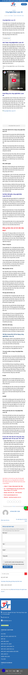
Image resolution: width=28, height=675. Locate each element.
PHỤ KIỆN (3, 659)
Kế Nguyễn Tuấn (20, 15)
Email (4, 550)
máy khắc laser (12, 442)
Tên (4, 544)
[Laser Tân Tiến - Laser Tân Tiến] (13, 4)
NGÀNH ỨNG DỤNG (5, 656)
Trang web (5, 556)
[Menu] (2, 4)
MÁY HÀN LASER (5, 641)
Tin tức (14, 10)
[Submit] (25, 573)
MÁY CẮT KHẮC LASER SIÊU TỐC (8, 636)
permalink (23, 506)
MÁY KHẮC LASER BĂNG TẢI (7, 646)
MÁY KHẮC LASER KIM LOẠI (7, 649)
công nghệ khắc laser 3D (13, 24)
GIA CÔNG (3, 634)
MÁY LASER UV (4, 654)
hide (9, 38)
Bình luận (5, 532)
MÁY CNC (3, 639)
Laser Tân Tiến (19, 438)
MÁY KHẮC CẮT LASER (6, 644)
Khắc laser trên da (5, 520)
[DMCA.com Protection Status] (5, 625)
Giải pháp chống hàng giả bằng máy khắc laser (11, 581)
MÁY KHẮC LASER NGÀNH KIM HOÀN (9, 651)
